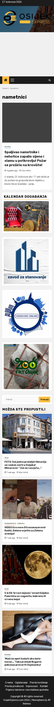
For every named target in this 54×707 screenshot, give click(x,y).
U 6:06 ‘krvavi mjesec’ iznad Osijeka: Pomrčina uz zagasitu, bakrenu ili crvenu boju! (26, 596)
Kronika (7, 147)
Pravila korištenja (39, 682)
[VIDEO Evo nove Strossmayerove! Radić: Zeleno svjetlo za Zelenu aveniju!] (27, 499)
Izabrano (20, 523)
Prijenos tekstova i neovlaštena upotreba (27, 689)
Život (6, 458)
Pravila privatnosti (14, 686)
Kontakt (44, 686)
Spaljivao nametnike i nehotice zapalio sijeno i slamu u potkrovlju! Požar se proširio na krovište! (25, 158)
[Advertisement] (27, 54)
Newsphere (38, 700)
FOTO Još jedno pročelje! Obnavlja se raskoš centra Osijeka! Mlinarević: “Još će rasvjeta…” (25, 465)
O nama (9, 682)
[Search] (49, 80)
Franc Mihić (26, 171)
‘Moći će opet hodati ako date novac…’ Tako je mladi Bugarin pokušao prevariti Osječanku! (23, 661)
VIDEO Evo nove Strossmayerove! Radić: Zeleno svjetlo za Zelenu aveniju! (25, 530)
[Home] (5, 80)
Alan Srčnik (23, 472)
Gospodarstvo (10, 523)
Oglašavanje (21, 682)
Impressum (32, 686)
